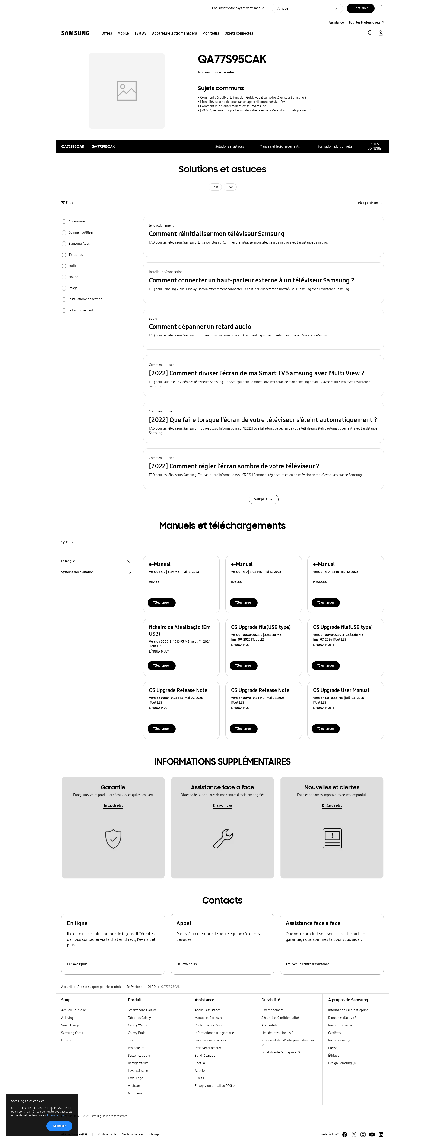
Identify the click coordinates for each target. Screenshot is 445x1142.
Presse (332, 1048)
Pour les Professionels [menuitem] (364, 23)
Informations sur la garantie (214, 1033)
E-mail (199, 1078)
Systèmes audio (139, 1056)
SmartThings (70, 1025)
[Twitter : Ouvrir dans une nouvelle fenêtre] (354, 1134)
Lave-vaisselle (138, 1071)
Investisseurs (337, 1040)
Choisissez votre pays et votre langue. (238, 8)
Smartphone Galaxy (142, 1010)
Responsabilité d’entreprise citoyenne (288, 1040)
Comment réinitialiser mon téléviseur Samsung (233, 106)
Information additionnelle (333, 147)
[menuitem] (107, 33)
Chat (198, 1063)
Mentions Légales (132, 1134)
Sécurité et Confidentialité (280, 1018)
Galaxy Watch (137, 1025)
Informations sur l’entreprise (348, 1010)
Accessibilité (270, 1025)
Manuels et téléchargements (280, 147)
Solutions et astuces (229, 147)
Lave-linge (135, 1078)
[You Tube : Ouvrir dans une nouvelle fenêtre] (372, 1134)
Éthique (333, 1056)
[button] (263, 236)
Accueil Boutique (73, 1010)
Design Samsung (340, 1063)
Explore (66, 1040)
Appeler (200, 1071)
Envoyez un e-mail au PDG (213, 1086)
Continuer (361, 8)
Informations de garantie (216, 72)
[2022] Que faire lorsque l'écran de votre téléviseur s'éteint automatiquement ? (255, 110)
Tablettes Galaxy (139, 1018)
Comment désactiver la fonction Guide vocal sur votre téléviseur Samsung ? (253, 98)
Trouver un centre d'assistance (307, 964)
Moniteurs (135, 1093)
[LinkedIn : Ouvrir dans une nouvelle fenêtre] (381, 1134)
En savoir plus (113, 806)
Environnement (272, 1010)
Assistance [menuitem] (336, 23)
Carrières (334, 1033)
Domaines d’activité (342, 1018)
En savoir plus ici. (57, 1115)
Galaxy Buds (136, 1033)
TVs (130, 1040)
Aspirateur (135, 1086)
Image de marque (340, 1025)
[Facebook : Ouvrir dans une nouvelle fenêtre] (345, 1134)
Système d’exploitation (77, 572)
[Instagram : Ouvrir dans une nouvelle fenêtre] (363, 1134)
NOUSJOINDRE (374, 146)
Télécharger (161, 603)
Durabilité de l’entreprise (279, 1052)
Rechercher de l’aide (209, 1025)
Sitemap (154, 1134)
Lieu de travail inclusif (277, 1033)
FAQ (230, 187)
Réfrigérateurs (138, 1063)
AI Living (67, 1018)
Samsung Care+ (72, 1033)
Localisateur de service (211, 1040)
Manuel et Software (208, 1018)
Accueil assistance (208, 1010)
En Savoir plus (332, 806)
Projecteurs (136, 1048)
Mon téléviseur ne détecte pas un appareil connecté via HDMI (243, 102)
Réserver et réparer (208, 1048)
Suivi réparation (206, 1056)
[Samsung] (75, 33)
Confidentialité (107, 1134)
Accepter (59, 1126)
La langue (68, 561)
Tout (215, 187)
